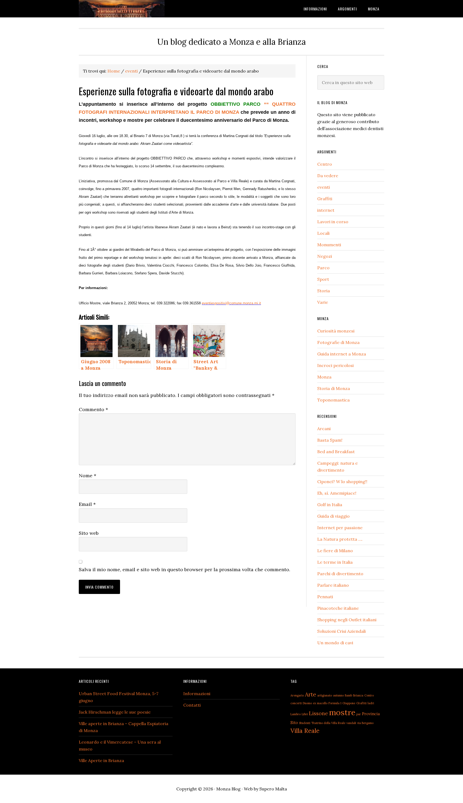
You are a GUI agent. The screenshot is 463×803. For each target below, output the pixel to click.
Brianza (358, 695)
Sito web (89, 533)
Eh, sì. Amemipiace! (336, 493)
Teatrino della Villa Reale (328, 723)
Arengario (297, 695)
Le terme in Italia (335, 562)
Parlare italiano (333, 585)
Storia (323, 290)
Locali (323, 233)
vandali (351, 723)
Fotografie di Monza (338, 342)
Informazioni (196, 693)
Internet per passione (340, 527)
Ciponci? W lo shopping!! (342, 481)
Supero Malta (273, 788)
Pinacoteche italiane (338, 608)
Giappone (348, 703)
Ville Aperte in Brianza (101, 760)
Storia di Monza (333, 388)
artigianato (324, 695)
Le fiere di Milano (335, 550)
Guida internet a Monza (341, 354)
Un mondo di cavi (335, 642)
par (358, 714)
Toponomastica (333, 400)
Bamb (348, 695)
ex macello (320, 703)
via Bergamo (365, 723)
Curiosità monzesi (335, 331)
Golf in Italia (329, 504)
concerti (296, 703)
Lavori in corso (332, 221)
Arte (310, 694)
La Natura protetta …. (340, 539)
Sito (294, 722)
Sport (323, 279)
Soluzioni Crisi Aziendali (341, 631)
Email (87, 504)
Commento (93, 409)
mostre (342, 712)
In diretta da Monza (122, 8)
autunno (338, 695)
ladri (371, 703)
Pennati (325, 596)
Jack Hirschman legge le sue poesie (115, 712)
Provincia (371, 713)
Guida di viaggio (333, 516)
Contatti (192, 705)
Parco (323, 267)
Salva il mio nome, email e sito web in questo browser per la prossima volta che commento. (184, 569)
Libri (305, 714)
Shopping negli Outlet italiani (346, 619)
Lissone (318, 713)
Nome (87, 475)
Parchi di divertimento (340, 573)
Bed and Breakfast (336, 451)
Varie (322, 302)
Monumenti (329, 244)
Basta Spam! (329, 440)
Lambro (295, 714)
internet (325, 210)
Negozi (324, 256)
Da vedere (327, 175)
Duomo (307, 703)
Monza (324, 377)
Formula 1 (334, 703)
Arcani (324, 428)
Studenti (304, 723)
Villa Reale (304, 730)
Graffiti (324, 198)
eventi (323, 187)
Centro (324, 164)
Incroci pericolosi (335, 365)
